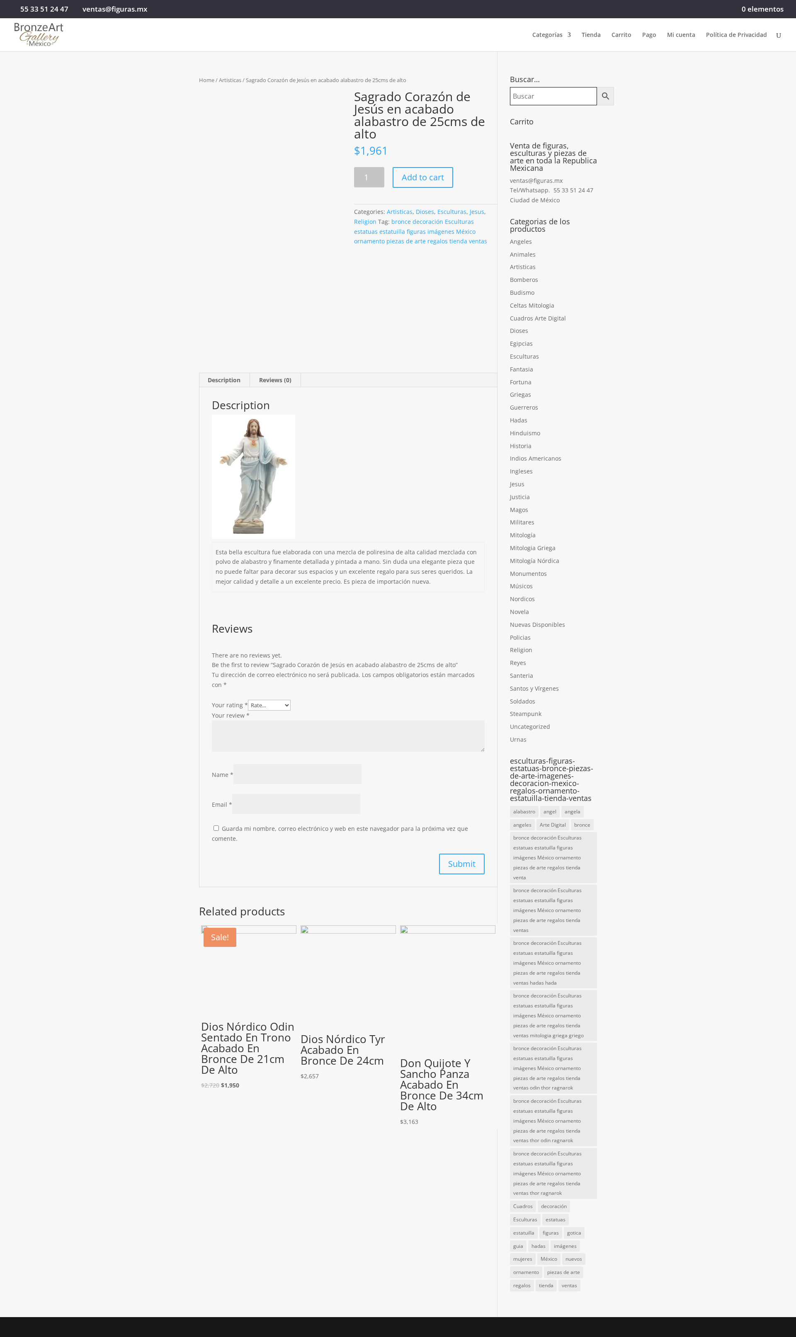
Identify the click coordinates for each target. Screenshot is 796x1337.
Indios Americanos (535, 458)
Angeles (521, 241)
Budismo (522, 292)
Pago (649, 35)
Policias (520, 637)
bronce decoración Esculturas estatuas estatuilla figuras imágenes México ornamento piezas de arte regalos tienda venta (547, 857)
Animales (523, 254)
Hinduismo (525, 433)
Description (224, 380)
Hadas (518, 420)
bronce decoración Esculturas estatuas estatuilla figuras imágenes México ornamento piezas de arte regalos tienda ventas (420, 231)
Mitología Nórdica (534, 561)
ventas (569, 1285)
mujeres (522, 1258)
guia (518, 1246)
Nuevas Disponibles (537, 624)
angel (550, 811)
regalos (522, 1285)
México (549, 1258)
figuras (551, 1232)
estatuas (555, 1219)
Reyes (518, 663)
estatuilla (523, 1232)
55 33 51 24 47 (44, 9)
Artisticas (230, 80)
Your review (231, 715)
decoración (554, 1206)
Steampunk (525, 714)
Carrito (621, 35)
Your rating (230, 705)
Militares (522, 522)
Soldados (522, 701)
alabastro (524, 811)
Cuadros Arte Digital (538, 318)
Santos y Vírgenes (534, 688)
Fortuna (520, 382)
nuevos (573, 1258)
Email (222, 804)
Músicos (521, 586)
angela (572, 811)
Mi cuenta (681, 35)
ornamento (526, 1272)
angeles (522, 824)
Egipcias (521, 343)
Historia (520, 446)
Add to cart (423, 177)
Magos (519, 510)
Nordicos (522, 599)
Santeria (521, 675)
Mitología (523, 535)
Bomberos (524, 280)
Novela (519, 612)
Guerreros (524, 407)
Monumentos (528, 574)
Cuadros (523, 1206)
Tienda (591, 35)
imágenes (565, 1246)
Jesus (477, 212)
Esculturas (451, 212)
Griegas (520, 394)
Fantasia (521, 369)
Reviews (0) (275, 380)
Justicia (520, 497)
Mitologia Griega (533, 548)
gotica (574, 1232)
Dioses (425, 212)
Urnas (518, 739)
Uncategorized (530, 726)
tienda (546, 1285)
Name (222, 775)
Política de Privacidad (736, 35)
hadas (538, 1246)
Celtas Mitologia (532, 305)
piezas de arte (563, 1272)
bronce (582, 824)
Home (206, 80)
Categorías (547, 35)
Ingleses (521, 471)
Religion (365, 222)
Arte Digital (553, 824)
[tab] (224, 380)
